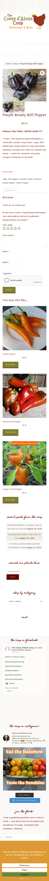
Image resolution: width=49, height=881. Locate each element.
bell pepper (13, 179)
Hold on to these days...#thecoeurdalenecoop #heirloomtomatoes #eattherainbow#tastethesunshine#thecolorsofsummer (15, 668)
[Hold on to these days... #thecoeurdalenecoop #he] (24, 769)
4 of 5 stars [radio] (15, 228)
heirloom (37, 179)
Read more (10, 365)
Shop (15, 64)
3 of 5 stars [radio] (11, 228)
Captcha (7, 273)
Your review (9, 235)
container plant (26, 179)
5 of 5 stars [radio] (19, 228)
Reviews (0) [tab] (10, 190)
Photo (12, 683)
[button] (42, 73)
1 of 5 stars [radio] (4, 228)
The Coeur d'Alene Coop (24, 21)
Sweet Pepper (22, 183)
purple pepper (9, 183)
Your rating (7, 225)
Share (9, 691)
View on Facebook (11, 688)
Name (6, 251)
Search (13, 577)
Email (6, 262)
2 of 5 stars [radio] (8, 228)
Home (8, 64)
